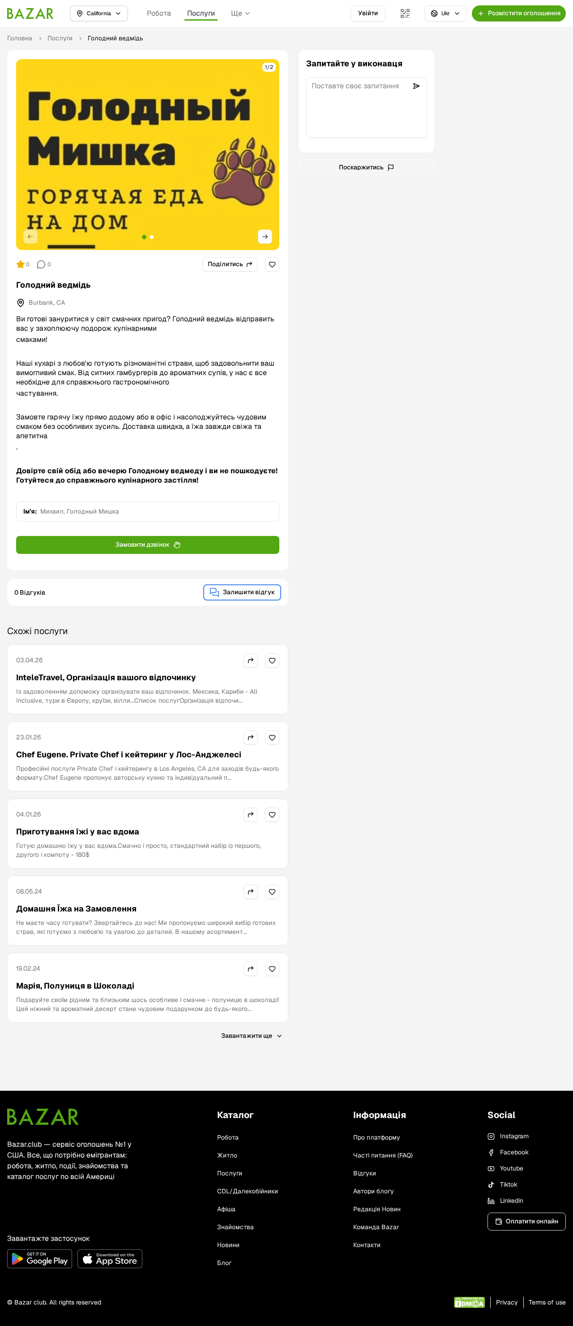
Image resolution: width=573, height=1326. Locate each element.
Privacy (507, 1302)
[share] (251, 660)
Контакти (367, 1245)
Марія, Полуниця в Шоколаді (75, 985)
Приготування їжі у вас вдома (77, 831)
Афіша (226, 1209)
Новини (228, 1245)
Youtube (511, 1168)
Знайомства (235, 1227)
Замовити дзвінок (142, 544)
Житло (227, 1155)
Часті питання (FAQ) (383, 1155)
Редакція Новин (377, 1209)
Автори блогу (373, 1191)
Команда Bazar (376, 1227)
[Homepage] (30, 13)
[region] (147, 154)
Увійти (368, 13)
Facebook (514, 1152)
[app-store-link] (109, 1258)
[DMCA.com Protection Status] (469, 1302)
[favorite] (272, 264)
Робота (159, 13)
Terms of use (547, 1302)
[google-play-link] (39, 1258)
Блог (224, 1263)
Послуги (201, 13)
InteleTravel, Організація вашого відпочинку (106, 677)
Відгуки (364, 1173)
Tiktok (508, 1184)
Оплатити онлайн (532, 1221)
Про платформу (376, 1137)
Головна (19, 38)
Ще (236, 13)
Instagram (514, 1136)
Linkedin (511, 1200)
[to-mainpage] (43, 1117)
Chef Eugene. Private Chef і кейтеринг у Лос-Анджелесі (128, 754)
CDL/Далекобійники (247, 1191)
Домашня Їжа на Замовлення (76, 908)
